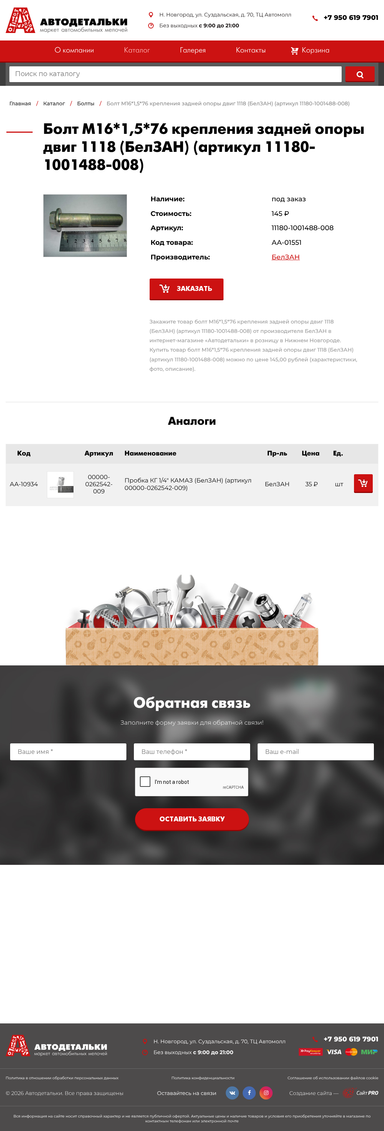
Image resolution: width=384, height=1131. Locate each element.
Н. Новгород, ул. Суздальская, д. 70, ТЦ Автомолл (225, 15)
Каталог (137, 50)
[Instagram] (266, 1093)
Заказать (194, 289)
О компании (74, 50)
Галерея (193, 50)
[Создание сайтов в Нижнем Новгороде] (360, 1093)
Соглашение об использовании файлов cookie (333, 1078)
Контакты (251, 50)
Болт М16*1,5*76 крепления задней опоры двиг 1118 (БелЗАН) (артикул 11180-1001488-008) (228, 103)
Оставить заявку (192, 819)
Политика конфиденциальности (202, 1078)
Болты (85, 103)
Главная (20, 103)
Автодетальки (43, 1093)
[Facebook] (249, 1093)
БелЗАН (286, 257)
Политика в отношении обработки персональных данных (62, 1078)
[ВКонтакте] (232, 1093)
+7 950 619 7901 (351, 18)
